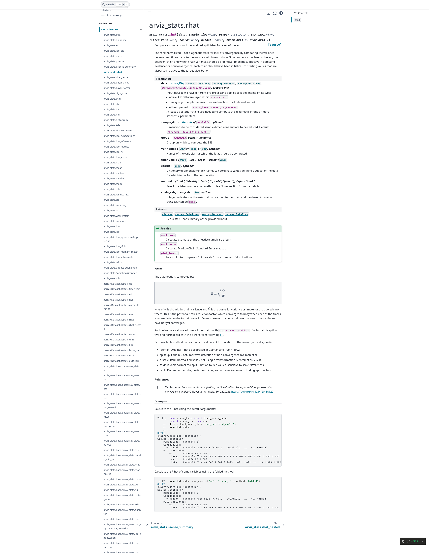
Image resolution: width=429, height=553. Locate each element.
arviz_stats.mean (113, 167)
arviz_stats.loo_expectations (119, 135)
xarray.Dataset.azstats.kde (118, 344)
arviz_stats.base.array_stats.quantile (122, 511)
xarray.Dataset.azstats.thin (119, 339)
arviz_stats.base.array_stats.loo (121, 519)
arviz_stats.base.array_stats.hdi (121, 489)
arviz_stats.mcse (113, 56)
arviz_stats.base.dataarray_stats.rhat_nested (122, 405)
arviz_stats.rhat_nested (116, 77)
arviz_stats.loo (112, 226)
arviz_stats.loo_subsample (118, 257)
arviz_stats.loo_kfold (115, 246)
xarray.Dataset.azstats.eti (118, 294)
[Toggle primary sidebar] (149, 13)
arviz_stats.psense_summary (120, 66)
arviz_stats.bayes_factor (117, 88)
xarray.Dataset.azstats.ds (118, 283)
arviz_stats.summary (115, 205)
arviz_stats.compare (115, 221)
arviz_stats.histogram (116, 120)
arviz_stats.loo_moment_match (121, 251)
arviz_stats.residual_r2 (116, 194)
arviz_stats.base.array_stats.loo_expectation (122, 535)
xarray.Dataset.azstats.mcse (119, 334)
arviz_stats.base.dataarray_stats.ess (122, 386)
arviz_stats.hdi (112, 114)
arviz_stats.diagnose (115, 40)
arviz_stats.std (111, 199)
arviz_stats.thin (112, 278)
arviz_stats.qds (112, 189)
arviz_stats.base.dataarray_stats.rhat (122, 396)
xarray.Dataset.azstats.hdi (118, 299)
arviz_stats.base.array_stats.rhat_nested (122, 472)
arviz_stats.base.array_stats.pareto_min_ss (122, 457)
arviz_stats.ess (112, 45)
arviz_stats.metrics (114, 178)
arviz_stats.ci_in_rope (115, 93)
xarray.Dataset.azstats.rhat (119, 319)
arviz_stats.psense (114, 61)
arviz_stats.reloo (113, 262)
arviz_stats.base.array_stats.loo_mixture (122, 545)
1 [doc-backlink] (156, 387)
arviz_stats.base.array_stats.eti (121, 484)
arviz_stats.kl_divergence (118, 130)
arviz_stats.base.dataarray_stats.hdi (122, 377)
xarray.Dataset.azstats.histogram (122, 350)
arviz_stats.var (111, 210)
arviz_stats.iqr (111, 109)
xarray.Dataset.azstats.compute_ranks (122, 307)
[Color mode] (281, 13)
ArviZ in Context (110, 15)
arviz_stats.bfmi (112, 34)
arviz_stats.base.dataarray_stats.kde (122, 433)
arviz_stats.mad (112, 162)
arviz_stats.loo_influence (117, 141)
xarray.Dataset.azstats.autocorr (121, 360)
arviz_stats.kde (112, 125)
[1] (221, 335)
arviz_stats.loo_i (112, 231)
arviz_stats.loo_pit (114, 50)
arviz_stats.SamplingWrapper (120, 273)
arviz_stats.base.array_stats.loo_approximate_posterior (122, 526)
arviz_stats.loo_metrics (116, 146)
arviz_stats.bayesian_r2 (116, 82)
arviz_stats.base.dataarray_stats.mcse (122, 414)
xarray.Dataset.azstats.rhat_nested (122, 327)
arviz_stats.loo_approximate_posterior (122, 239)
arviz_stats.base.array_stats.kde (121, 504)
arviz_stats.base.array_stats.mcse (122, 479)
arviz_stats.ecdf (112, 98)
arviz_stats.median (114, 173)
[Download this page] (269, 13)
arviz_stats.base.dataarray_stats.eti (122, 368)
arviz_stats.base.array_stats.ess (121, 450)
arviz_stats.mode (113, 183)
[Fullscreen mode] (275, 13)
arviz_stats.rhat (113, 72)
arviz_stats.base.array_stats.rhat (122, 464)
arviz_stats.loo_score (115, 157)
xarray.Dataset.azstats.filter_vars (122, 288)
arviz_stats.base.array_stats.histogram (122, 497)
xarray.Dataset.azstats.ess (118, 314)
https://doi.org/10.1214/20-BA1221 (253, 391)
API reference (109, 29)
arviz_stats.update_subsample (120, 267)
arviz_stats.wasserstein (116, 215)
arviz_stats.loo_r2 (113, 151)
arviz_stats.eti (111, 104)
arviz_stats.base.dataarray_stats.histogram (122, 424)
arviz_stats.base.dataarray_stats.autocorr (122, 442)
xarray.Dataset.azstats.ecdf (119, 355)
